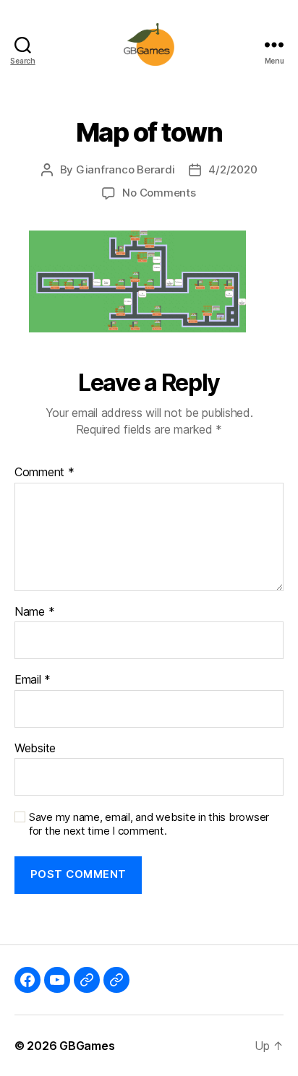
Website (35, 748)
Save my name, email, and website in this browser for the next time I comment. (149, 824)
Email (32, 680)
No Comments (158, 192)
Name (34, 612)
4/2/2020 (232, 169)
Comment (44, 472)
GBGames (86, 1045)
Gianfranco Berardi (125, 169)
